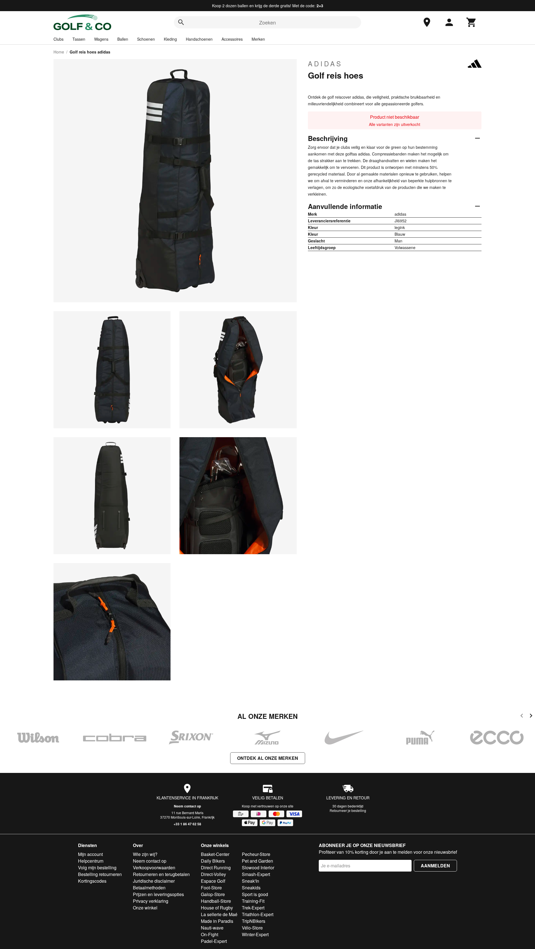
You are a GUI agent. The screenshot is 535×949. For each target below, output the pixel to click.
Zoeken (267, 22)
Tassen (78, 39)
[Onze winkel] (426, 22)
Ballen (122, 39)
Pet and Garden (257, 861)
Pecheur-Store (256, 854)
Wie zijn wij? (145, 854)
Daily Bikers (213, 861)
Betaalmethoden (149, 887)
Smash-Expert (256, 874)
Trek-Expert (253, 907)
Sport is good (255, 894)
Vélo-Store (252, 927)
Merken (258, 39)
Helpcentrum (90, 861)
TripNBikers (253, 921)
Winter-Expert (255, 934)
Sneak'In (250, 881)
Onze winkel (145, 907)
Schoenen (146, 39)
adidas (325, 63)
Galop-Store (213, 894)
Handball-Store (216, 901)
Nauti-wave (212, 927)
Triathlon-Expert (257, 914)
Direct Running (216, 867)
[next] (531, 716)
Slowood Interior (258, 867)
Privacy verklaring (150, 901)
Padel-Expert (214, 941)
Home (59, 52)
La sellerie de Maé (219, 914)
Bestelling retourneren (100, 874)
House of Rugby (217, 907)
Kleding (170, 39)
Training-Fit (253, 901)
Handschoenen (199, 39)
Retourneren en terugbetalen (161, 874)
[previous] (522, 716)
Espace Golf (213, 881)
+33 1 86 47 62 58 (187, 823)
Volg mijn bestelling (97, 867)
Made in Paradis (217, 921)
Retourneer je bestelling (348, 810)
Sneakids (251, 887)
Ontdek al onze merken (267, 758)
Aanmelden (435, 865)
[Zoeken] (181, 22)
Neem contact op (187, 806)
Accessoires (232, 39)
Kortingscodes (92, 881)
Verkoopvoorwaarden (154, 867)
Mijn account (90, 854)
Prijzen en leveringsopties (158, 894)
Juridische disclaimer (154, 881)
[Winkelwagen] (471, 22)
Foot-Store (211, 887)
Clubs (59, 39)
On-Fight (209, 934)
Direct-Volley (213, 874)
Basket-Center (215, 854)
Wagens (101, 39)
